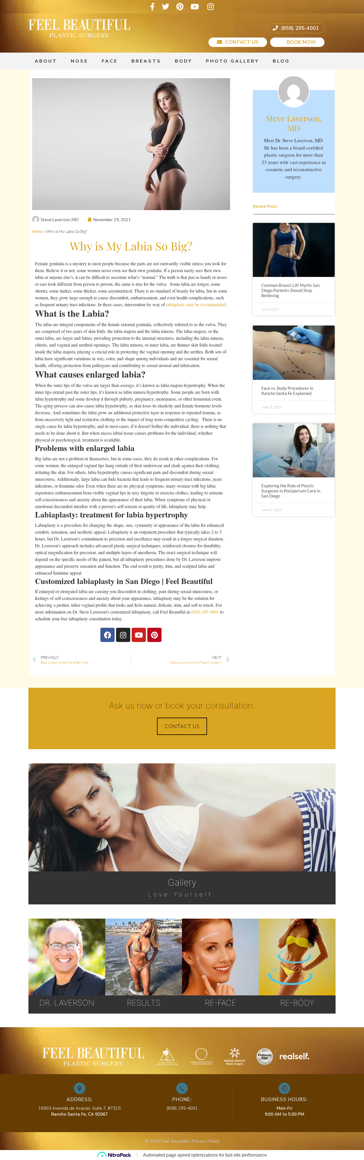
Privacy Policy (205, 1141)
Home (37, 231)
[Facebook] (152, 6)
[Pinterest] (179, 6)
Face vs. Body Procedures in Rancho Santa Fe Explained (287, 391)
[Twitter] (165, 6)
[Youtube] (195, 6)
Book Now (300, 42)
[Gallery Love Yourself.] (182, 779)
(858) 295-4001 (299, 28)
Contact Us (241, 42)
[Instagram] (210, 6)
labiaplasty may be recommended (196, 304)
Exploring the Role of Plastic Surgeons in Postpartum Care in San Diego (290, 490)
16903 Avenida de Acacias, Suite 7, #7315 (79, 1108)
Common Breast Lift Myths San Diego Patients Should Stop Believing (290, 290)
